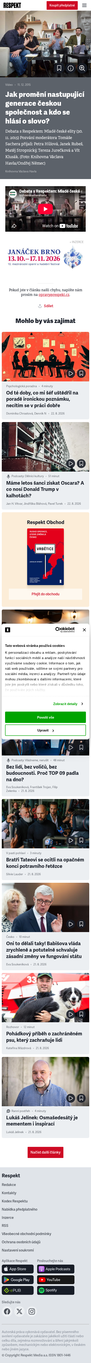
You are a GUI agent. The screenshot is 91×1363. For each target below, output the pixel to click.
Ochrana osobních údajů (21, 1242)
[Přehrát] (70, 373)
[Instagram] (32, 1315)
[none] (82, 68)
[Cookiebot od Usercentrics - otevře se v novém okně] (56, 630)
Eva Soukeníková (17, 787)
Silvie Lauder (14, 874)
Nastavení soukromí (18, 1250)
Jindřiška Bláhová (35, 504)
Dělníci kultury (34, 476)
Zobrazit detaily (65, 704)
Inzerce (8, 1218)
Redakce (9, 1185)
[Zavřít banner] (84, 629)
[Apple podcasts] (55, 1269)
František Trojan (40, 787)
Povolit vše (45, 717)
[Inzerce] (45, 257)
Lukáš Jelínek (15, 1132)
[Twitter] (19, 1315)
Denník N (40, 413)
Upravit (43, 730)
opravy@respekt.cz (54, 294)
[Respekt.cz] (12, 5)
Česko (10, 937)
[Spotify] (55, 1290)
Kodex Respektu (15, 1201)
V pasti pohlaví (15, 853)
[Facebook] (7, 1315)
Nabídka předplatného (19, 1209)
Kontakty (9, 1193)
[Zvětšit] (45, 44)
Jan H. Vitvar (14, 504)
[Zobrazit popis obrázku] (70, 68)
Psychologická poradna (21, 386)
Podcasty (17, 476)
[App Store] (18, 1269)
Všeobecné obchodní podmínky (26, 1234)
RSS (5, 1226)
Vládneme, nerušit (37, 760)
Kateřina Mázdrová (18, 1048)
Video (9, 85)
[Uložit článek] (59, 68)
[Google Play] (18, 1279)
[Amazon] (18, 1290)
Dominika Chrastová (19, 413)
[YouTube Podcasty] (55, 1279)
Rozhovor (12, 1027)
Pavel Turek (55, 504)
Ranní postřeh (20, 1111)
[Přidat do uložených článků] (81, 373)
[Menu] (84, 5)
